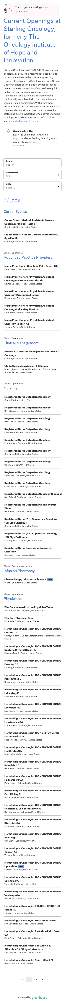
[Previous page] (22, 979)
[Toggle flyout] (58, 175)
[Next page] (42, 979)
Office (9, 184)
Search (9, 161)
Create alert (19, 145)
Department (12, 172)
